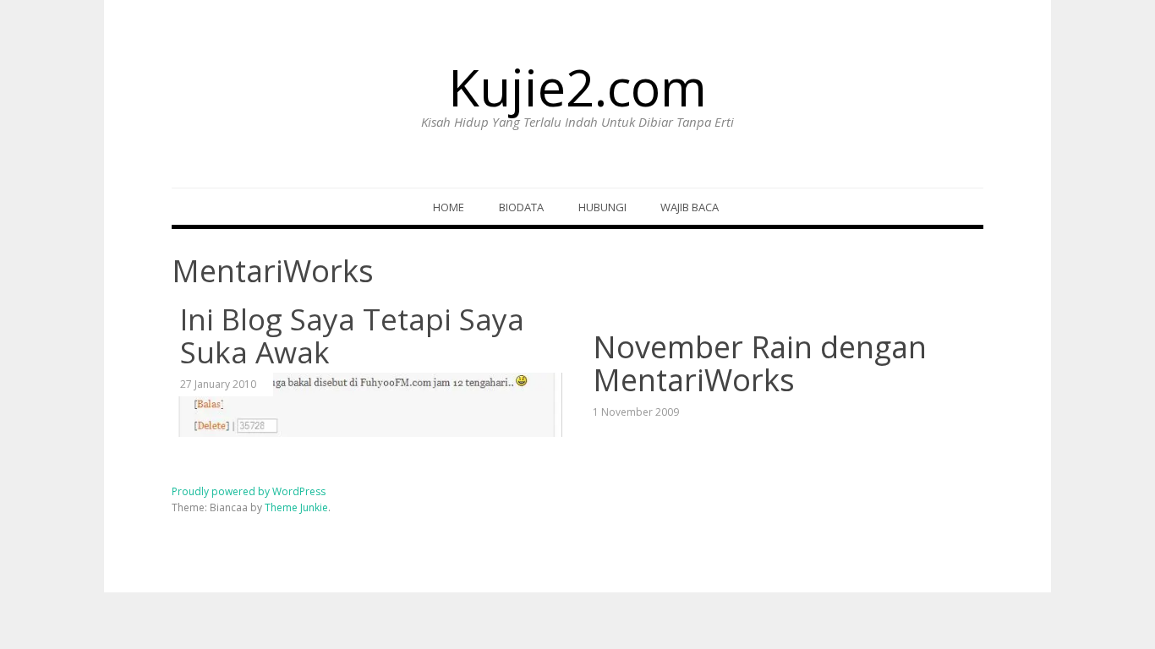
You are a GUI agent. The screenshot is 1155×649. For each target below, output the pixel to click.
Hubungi (602, 207)
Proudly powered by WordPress (249, 491)
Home (448, 207)
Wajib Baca (689, 207)
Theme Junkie (296, 507)
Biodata (521, 207)
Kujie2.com (577, 87)
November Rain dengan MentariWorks (760, 363)
